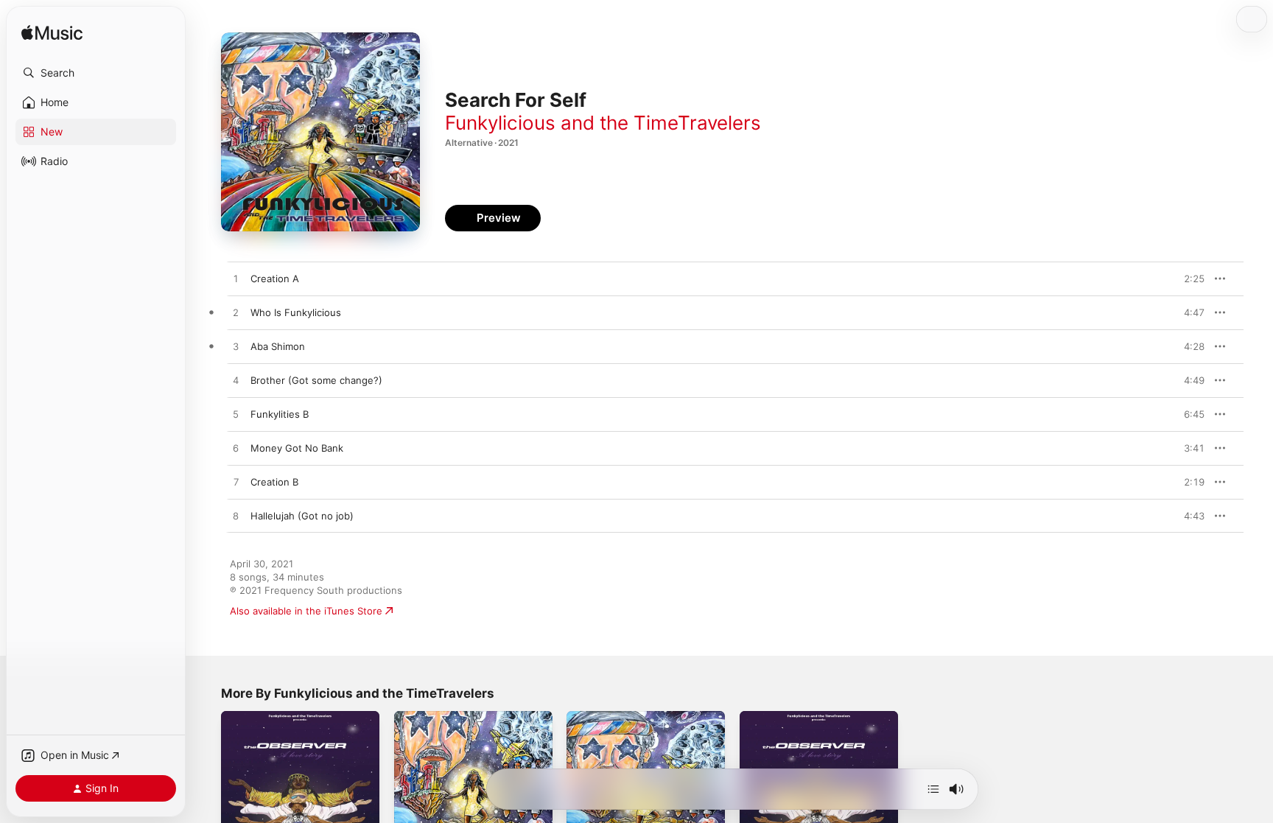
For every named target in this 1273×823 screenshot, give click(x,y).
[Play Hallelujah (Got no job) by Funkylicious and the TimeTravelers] (235, 516)
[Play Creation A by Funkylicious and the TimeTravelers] (235, 279)
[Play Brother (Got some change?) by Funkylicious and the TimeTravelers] (235, 381)
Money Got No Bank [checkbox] (296, 448)
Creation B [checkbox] (274, 482)
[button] (95, 72)
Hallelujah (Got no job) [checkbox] (302, 516)
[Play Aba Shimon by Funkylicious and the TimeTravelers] (235, 347)
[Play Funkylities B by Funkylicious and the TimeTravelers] (235, 414)
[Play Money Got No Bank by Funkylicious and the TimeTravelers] (235, 448)
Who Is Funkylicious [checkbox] (295, 312)
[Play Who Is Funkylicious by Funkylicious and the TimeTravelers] (235, 313)
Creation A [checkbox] (274, 278)
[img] (52, 33)
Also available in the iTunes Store (306, 611)
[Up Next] (933, 789)
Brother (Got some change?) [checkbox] (316, 380)
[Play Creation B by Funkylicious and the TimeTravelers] (235, 482)
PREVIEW (1188, 278)
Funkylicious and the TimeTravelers (603, 122)
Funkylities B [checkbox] (279, 414)
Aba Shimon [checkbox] (277, 346)
